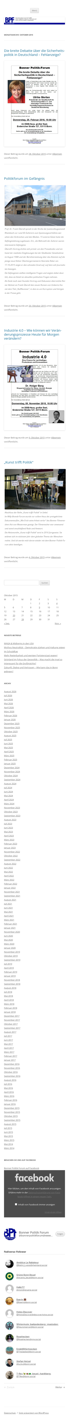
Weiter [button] (59, 1387)
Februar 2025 (10, 759)
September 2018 (12, 983)
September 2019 (12, 959)
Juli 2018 (8, 991)
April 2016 (9, 1092)
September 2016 (12, 1076)
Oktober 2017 (11, 1023)
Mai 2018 (8, 995)
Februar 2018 (10, 1007)
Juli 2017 (8, 1035)
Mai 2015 (8, 1136)
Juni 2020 (8, 935)
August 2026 (10, 691)
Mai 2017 (8, 1043)
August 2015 (10, 1124)
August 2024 (10, 783)
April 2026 (9, 707)
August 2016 (10, 1080)
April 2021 (9, 915)
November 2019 (12, 951)
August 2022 (10, 863)
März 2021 (9, 919)
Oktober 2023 (11, 811)
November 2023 (12, 807)
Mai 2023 (8, 831)
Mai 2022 (8, 871)
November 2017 (12, 1019)
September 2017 (12, 1027)
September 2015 (12, 1120)
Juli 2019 (8, 963)
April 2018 (9, 999)
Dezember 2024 (11, 767)
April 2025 (9, 751)
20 (14, 615)
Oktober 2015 (11, 1116)
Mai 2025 (8, 747)
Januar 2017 (10, 1059)
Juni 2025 (8, 743)
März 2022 (9, 879)
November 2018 (12, 979)
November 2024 (12, 771)
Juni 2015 (8, 1132)
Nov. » (58, 623)
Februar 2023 (10, 843)
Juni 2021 (8, 907)
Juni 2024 (8, 791)
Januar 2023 (10, 847)
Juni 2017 (8, 1039)
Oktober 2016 (11, 1072)
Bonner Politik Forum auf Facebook (21, 1168)
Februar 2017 (10, 1055)
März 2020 (9, 943)
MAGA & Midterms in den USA (19, 643)
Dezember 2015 (11, 1108)
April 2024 (9, 799)
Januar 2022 (10, 887)
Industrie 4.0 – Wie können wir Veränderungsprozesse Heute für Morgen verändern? (32, 334)
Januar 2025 (10, 763)
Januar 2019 (10, 975)
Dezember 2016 (11, 1064)
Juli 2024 (8, 787)
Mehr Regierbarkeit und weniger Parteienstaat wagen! (30, 655)
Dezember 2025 (11, 723)
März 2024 (9, 803)
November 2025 (12, 727)
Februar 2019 (10, 971)
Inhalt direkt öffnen (53, 1212)
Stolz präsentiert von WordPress (34, 1412)
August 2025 (10, 735)
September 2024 (12, 779)
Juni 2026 (8, 699)
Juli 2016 (8, 1084)
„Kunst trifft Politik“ (18, 462)
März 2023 (9, 839)
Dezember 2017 (11, 1015)
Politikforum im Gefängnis (24, 178)
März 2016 (9, 1096)
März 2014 (9, 1148)
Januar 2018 (10, 1011)
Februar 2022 (10, 883)
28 (22, 619)
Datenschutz (10, 1412)
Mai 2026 (8, 703)
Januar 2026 (10, 719)
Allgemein (57, 153)
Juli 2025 (8, 739)
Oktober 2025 (11, 731)
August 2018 (10, 987)
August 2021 (10, 899)
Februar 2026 (10, 715)
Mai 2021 (8, 911)
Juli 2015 (8, 1128)
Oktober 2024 (11, 775)
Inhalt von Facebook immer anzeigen (36, 1204)
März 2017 (9, 1051)
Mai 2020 (8, 939)
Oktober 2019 (11, 955)
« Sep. (7, 623)
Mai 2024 (8, 795)
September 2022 (12, 859)
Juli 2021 (8, 903)
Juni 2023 (8, 827)
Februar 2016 (10, 1100)
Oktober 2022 (11, 855)
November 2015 (12, 1112)
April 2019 (9, 967)
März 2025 (9, 755)
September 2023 (12, 815)
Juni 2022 (8, 867)
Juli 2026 (8, 695)
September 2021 (12, 895)
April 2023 (9, 835)
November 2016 (12, 1068)
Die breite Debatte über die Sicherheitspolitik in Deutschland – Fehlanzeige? (34, 52)
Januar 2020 (10, 947)
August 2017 (10, 1031)
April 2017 (9, 1047)
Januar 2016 (10, 1104)
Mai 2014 (8, 1144)
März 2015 (9, 1140)
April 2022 (9, 875)
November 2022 (12, 851)
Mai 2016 (8, 1088)
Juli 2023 (8, 823)
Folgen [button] (60, 1234)
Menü (34, 10)
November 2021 (12, 891)
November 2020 (12, 931)
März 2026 (9, 711)
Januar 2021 (10, 927)
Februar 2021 (10, 923)
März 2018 (9, 1003)
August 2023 (10, 819)
